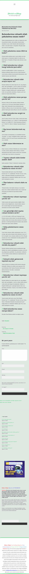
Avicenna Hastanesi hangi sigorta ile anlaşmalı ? (9, 441)
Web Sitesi (3, 375)
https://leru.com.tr (3, 402)
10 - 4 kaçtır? (4, 387)
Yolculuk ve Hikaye (14, 13)
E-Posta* (3, 369)
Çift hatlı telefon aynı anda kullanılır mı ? (8, 435)
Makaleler (7, 320)
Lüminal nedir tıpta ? (5, 438)
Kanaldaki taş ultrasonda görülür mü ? (8, 422)
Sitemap (9, 402)
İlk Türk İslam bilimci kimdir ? (7, 419)
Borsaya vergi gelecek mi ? (6, 444)
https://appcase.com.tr (16, 400)
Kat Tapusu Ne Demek (8, 328)
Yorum (3, 348)
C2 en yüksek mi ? (5, 428)
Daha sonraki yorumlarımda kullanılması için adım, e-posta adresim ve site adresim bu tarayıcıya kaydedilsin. (13, 383)
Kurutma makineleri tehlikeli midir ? (7, 425)
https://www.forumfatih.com (6, 400)
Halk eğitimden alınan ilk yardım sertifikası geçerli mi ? (10, 432)
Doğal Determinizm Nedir (9, 333)
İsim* (3, 363)
